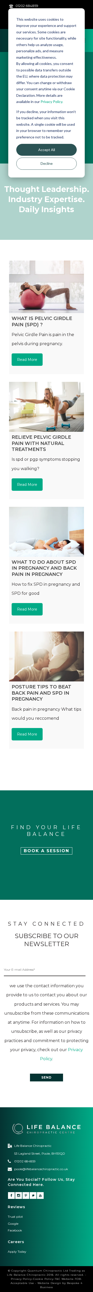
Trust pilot (15, 1217)
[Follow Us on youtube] (40, 1195)
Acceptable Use (22, 1283)
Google (13, 1224)
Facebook (15, 1230)
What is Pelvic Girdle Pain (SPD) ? (42, 321)
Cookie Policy (43, 1279)
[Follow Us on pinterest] (25, 1195)
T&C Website (64, 1279)
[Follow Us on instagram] (18, 1195)
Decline (47, 163)
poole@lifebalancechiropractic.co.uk (41, 1169)
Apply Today (17, 1251)
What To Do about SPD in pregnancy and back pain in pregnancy (44, 568)
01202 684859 (27, 6)
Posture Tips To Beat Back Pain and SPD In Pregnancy (41, 693)
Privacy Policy (21, 1279)
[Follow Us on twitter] (33, 1195)
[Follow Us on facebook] (11, 1195)
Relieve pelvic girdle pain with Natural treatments (41, 443)
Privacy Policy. (52, 101)
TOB (78, 1279)
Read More (27, 359)
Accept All (46, 149)
